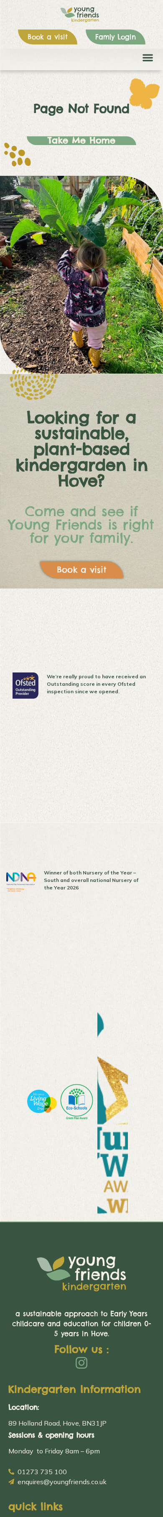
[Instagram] (81, 1362)
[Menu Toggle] (147, 57)
